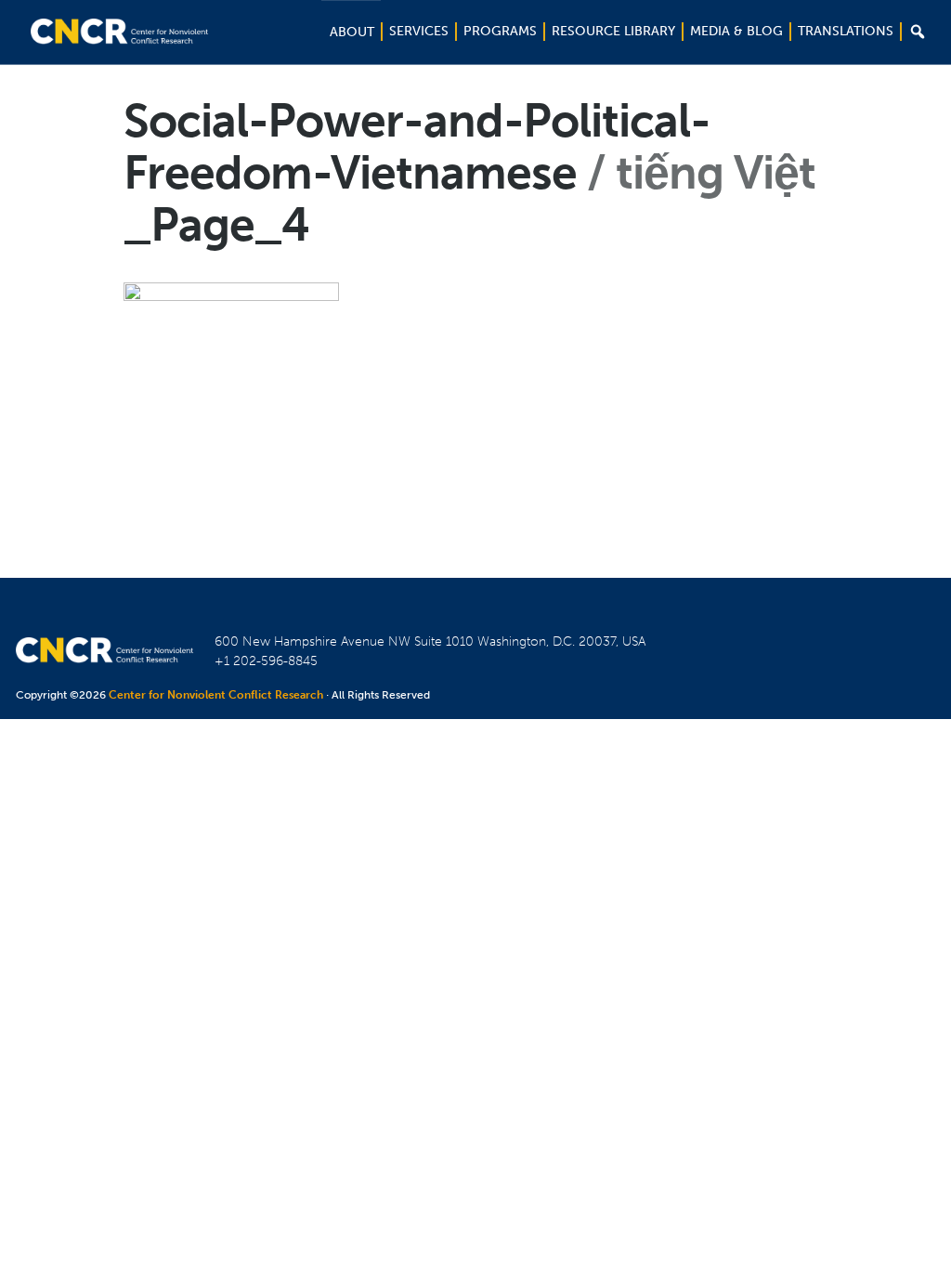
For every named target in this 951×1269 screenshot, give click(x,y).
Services (419, 31)
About (352, 32)
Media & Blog (736, 31)
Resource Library (613, 31)
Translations (845, 31)
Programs (500, 31)
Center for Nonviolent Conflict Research (216, 694)
